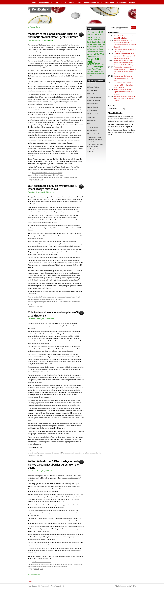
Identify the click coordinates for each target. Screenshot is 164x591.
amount (39, 173)
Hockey (132, 2)
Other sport (109, 2)
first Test (90, 44)
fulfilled (69, 564)
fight (38, 453)
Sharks (90, 59)
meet (37, 302)
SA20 (59, 302)
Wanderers (94, 73)
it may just (56, 299)
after (88, 32)
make (34, 177)
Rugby (63, 2)
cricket (97, 37)
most (101, 49)
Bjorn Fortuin (48, 173)
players (92, 54)
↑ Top (29, 581)
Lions (101, 47)
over (40, 302)
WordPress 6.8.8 (57, 586)
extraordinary (56, 564)
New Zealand (94, 51)
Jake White (93, 47)
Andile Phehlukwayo (43, 297)
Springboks (93, 63)
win (100, 453)
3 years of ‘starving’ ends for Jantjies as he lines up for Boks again (124, 78)
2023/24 (34, 173)
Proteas (49, 302)
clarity (65, 297)
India (48, 453)
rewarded (48, 177)
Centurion (101, 35)
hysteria (74, 564)
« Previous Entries (34, 574)
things (84, 453)
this (87, 453)
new (34, 566)
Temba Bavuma (72, 302)
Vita (116, 586)
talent (55, 566)
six (62, 302)
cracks (69, 297)
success (63, 177)
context (43, 564)
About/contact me (45, 2)
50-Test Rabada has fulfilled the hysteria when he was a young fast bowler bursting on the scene (55, 464)
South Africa (49, 566)
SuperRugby (97, 67)
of (55, 453)
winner (72, 177)
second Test (95, 56)
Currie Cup (91, 42)
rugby (89, 56)
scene (43, 566)
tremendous (92, 453)
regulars (54, 302)
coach (90, 37)
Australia (94, 32)
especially (49, 564)
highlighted (43, 453)
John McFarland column (93, 2)
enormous (40, 175)
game (99, 44)
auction (54, 297)
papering (44, 302)
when (100, 73)
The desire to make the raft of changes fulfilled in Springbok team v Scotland (123, 85)
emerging (34, 175)
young (65, 566)
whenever (60, 566)
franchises (44, 299)
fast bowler (63, 564)
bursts (34, 564)
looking (33, 302)
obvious (52, 453)
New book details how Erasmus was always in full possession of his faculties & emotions (124, 56)
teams (65, 302)
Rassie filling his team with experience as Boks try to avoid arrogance (124, 92)
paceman (38, 566)
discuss (34, 299)
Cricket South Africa (94, 40)
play (88, 54)
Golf (56, 2)
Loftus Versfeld (93, 49)
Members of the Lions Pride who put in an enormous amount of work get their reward (53, 35)
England (98, 42)
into (88, 47)
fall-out (39, 299)
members (39, 177)
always (40, 562)
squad (77, 453)
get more (50, 299)
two (97, 453)
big (43, 173)
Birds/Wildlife (121, 2)
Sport (41, 180)
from (95, 44)
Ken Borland (40, 9)
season (58, 177)
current (35, 453)
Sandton (53, 177)
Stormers (89, 67)
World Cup (90, 76)
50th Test (35, 562)
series (73, 453)
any (51, 297)
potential (59, 453)
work (76, 177)
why (31, 304)
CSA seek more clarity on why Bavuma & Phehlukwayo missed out (52, 187)
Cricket (71, 2)
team (80, 453)
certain (38, 564)
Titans (94, 69)
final (103, 42)
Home (34, 2)
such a (68, 177)
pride (43, 177)
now (100, 51)
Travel (79, 2)
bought (59, 297)
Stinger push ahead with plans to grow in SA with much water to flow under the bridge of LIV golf (124, 63)
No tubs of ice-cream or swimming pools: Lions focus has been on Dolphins (125, 98)
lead (98, 46)
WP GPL (132, 586)
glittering (46, 175)
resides (69, 453)
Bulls (100, 32)
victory (89, 73)
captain (94, 35)
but (62, 297)
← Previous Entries (34, 27)
